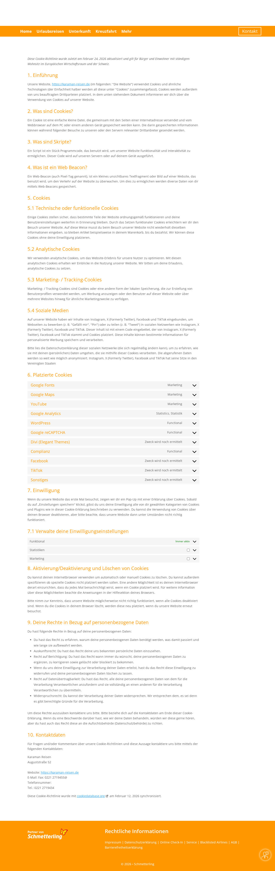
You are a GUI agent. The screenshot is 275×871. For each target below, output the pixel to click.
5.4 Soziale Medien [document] (48, 310)
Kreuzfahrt (106, 31)
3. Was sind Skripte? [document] (49, 142)
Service (191, 842)
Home (26, 31)
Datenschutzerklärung (141, 842)
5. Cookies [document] (39, 198)
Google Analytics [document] (46, 413)
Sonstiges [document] (39, 480)
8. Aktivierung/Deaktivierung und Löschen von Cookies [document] (88, 568)
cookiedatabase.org (91, 796)
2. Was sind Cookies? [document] (50, 111)
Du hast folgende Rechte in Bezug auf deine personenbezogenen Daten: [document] (80, 631)
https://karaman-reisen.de (71, 84)
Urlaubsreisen (50, 31)
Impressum (113, 842)
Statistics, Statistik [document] (169, 413)
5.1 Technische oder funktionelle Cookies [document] (73, 208)
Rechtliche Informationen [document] (136, 831)
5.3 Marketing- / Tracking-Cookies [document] (65, 280)
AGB (234, 842)
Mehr (126, 31)
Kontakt (250, 31)
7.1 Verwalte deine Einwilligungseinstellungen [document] (78, 531)
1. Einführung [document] (43, 75)
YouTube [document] (39, 404)
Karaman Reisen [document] (39, 757)
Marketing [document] (175, 385)
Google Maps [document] (43, 394)
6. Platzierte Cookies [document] (50, 375)
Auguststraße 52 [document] (39, 762)
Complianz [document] (40, 451)
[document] (113, 63)
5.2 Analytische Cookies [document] (53, 249)
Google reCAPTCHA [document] (48, 432)
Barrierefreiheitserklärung (124, 847)
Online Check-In (171, 842)
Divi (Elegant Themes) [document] (50, 442)
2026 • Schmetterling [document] (139, 864)
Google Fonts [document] (43, 385)
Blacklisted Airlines (214, 842)
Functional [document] (174, 423)
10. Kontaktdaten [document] (47, 735)
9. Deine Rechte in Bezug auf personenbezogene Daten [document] (88, 622)
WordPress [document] (40, 423)
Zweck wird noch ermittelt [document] (163, 442)
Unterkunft (80, 31)
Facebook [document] (39, 461)
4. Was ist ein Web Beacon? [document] (57, 167)
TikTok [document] (36, 470)
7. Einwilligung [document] (44, 490)
